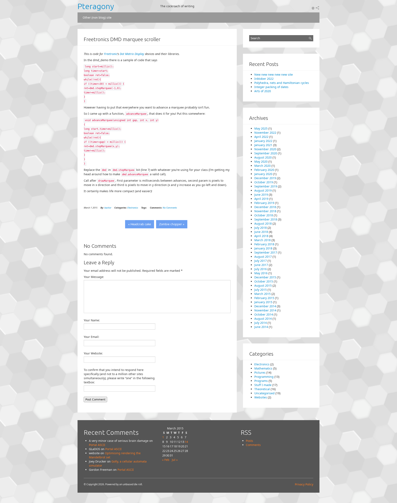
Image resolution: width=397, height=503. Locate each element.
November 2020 (265, 149)
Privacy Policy (304, 484)
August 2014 (263, 319)
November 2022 (265, 133)
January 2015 (263, 302)
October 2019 (263, 182)
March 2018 (262, 240)
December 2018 (265, 207)
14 (186, 442)
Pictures (259, 372)
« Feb (165, 460)
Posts (249, 441)
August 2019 (263, 190)
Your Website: (93, 353)
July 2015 (260, 290)
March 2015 (262, 294)
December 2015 (265, 277)
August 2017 (263, 257)
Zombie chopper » (171, 224)
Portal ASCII (97, 445)
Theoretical (262, 389)
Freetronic (110, 54)
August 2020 (263, 157)
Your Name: (92, 320)
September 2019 (265, 186)
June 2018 (261, 232)
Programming (264, 377)
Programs (261, 381)
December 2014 (265, 306)
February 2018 (264, 244)
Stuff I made (262, 385)
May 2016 (261, 273)
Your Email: (91, 337)
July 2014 (260, 323)
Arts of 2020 (262, 91)
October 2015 (263, 281)
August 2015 (263, 285)
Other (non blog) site (97, 17)
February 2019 (264, 203)
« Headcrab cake (139, 224)
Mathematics (263, 368)
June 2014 (261, 327)
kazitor (107, 207)
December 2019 (265, 178)
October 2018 (263, 215)
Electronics (132, 207)
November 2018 (265, 211)
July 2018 (260, 228)
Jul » (175, 460)
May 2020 (261, 161)
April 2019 (261, 199)
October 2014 (263, 314)
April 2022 (261, 137)
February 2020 (264, 170)
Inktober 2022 (264, 79)
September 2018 (265, 219)
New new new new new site (273, 74)
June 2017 (261, 265)
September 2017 (265, 252)
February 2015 (264, 298)
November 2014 (265, 310)
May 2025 (261, 128)
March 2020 (262, 166)
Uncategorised (264, 393)
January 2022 (263, 141)
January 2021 (263, 145)
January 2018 (263, 248)
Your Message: (94, 277)
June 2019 (261, 195)
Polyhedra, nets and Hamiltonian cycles (281, 83)
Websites (260, 397)
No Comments (170, 207)
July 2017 (260, 261)
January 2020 (263, 174)
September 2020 (265, 153)
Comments (253, 445)
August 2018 (263, 223)
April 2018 (261, 236)
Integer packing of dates (271, 87)
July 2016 (260, 269)
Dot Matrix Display (132, 54)
